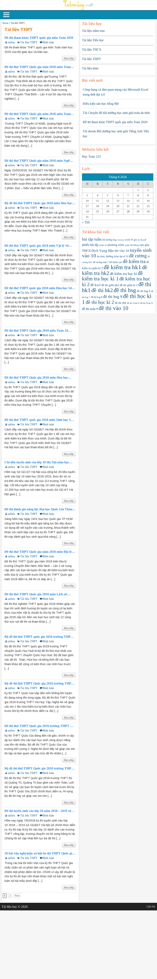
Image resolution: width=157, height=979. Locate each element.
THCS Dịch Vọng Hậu (98, 251)
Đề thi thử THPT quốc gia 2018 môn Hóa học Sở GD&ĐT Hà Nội (38, 288)
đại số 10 (124, 256)
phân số (103, 245)
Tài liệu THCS (91, 49)
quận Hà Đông (132, 245)
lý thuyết (142, 240)
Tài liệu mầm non (93, 30)
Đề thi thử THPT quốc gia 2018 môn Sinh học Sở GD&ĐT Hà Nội (38, 419)
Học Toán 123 (91, 156)
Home (5, 23)
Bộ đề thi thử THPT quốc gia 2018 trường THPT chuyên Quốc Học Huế (38, 636)
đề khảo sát (115, 262)
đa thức (101, 256)
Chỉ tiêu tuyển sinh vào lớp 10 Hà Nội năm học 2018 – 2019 (36, 462)
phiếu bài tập (90, 244)
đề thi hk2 (102, 290)
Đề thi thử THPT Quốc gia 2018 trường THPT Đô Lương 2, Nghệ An (39, 726)
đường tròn (112, 256)
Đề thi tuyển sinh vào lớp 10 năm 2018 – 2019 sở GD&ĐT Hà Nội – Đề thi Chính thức (37, 811)
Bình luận (48, 42)
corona (120, 240)
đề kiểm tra (134, 261)
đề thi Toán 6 (133, 303)
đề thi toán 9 (90, 309)
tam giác (144, 244)
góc (135, 239)
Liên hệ (151, 906)
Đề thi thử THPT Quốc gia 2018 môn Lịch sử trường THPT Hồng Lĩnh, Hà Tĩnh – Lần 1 (35, 594)
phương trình (116, 244)
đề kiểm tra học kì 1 (112, 276)
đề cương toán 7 (101, 262)
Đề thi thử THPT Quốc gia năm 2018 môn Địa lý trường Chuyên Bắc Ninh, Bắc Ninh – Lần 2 (38, 551)
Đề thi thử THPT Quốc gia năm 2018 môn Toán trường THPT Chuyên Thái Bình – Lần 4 (37, 67)
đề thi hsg (125, 290)
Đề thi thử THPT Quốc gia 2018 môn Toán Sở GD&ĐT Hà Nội (36, 330)
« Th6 (86, 222)
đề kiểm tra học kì (123, 274)
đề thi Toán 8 (146, 303)
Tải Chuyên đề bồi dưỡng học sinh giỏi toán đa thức (116, 113)
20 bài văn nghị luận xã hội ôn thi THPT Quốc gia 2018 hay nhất (39, 853)
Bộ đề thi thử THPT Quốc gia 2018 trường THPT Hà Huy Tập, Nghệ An (38, 683)
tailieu (11, 42)
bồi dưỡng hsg (109, 239)
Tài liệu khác (90, 68)
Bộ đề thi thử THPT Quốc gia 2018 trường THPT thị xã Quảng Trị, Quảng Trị (38, 768)
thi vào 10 (122, 251)
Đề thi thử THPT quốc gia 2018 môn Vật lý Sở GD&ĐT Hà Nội (36, 245)
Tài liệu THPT (28, 42)
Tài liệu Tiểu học (93, 40)
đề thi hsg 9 (112, 296)
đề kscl (95, 285)
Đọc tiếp (69, 58)
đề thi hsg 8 (96, 297)
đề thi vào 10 (113, 308)
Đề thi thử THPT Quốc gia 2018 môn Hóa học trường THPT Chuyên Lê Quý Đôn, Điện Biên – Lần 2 (38, 377)
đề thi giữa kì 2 (129, 285)
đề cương (138, 255)
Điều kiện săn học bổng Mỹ (101, 103)
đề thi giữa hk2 (110, 285)
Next (17, 895)
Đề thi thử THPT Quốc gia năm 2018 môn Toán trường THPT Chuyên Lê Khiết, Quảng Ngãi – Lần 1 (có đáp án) (37, 114)
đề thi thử (120, 302)
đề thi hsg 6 (143, 291)
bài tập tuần (91, 239)
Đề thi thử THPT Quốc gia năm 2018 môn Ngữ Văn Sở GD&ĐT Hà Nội (37, 160)
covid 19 (128, 239)
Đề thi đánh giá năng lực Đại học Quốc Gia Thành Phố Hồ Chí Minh (39, 509)
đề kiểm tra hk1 (122, 267)
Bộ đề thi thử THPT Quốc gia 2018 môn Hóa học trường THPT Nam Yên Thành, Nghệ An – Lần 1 (39, 203)
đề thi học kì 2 (100, 302)
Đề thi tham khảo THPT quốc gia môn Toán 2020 (38, 37)
